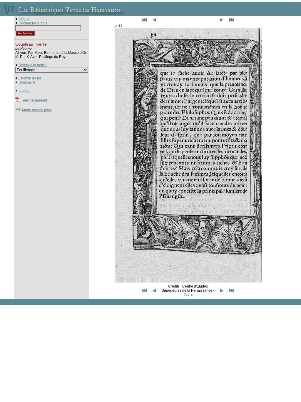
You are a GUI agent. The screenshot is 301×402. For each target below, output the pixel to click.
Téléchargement (34, 100)
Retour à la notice (33, 65)
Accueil (24, 19)
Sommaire (27, 82)
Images (24, 91)
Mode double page (37, 110)
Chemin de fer (30, 78)
